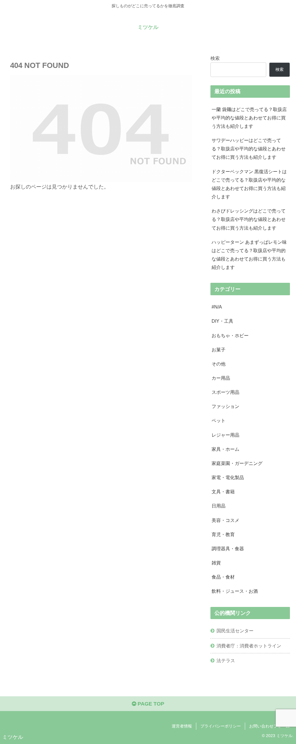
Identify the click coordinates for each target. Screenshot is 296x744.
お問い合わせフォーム (269, 726)
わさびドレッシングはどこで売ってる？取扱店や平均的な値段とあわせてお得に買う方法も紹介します (249, 219)
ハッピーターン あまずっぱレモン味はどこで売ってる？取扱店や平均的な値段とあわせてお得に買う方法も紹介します (249, 254)
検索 (215, 58)
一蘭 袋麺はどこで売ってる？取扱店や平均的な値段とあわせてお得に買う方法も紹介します (249, 118)
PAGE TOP (150, 704)
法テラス (226, 660)
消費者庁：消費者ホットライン (249, 645)
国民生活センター (235, 630)
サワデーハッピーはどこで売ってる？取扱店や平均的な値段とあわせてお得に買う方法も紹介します (249, 149)
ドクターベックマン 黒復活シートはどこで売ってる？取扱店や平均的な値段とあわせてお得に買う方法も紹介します (249, 184)
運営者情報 (182, 726)
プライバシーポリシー (220, 726)
